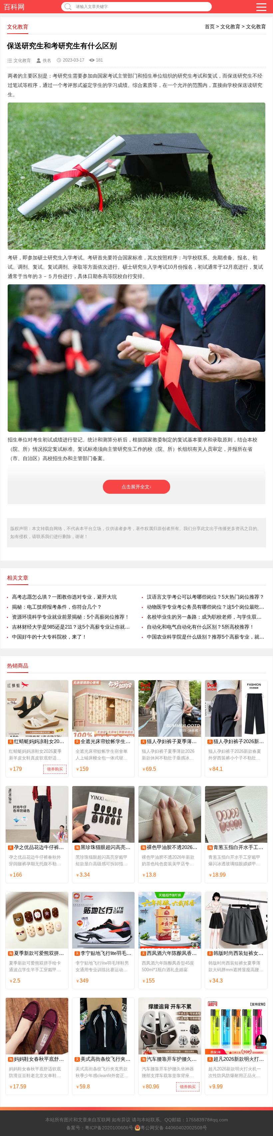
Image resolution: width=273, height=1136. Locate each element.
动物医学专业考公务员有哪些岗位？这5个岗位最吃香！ (206, 607)
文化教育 (230, 26)
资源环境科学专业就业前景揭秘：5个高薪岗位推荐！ (71, 617)
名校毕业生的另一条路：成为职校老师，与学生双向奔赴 (206, 617)
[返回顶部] (259, 1015)
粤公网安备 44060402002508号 (173, 1127)
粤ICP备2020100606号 (109, 1127)
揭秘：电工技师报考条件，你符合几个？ (57, 607)
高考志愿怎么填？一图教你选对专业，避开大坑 (64, 597)
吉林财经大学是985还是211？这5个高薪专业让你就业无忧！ (71, 627)
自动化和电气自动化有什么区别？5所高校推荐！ (200, 627)
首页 (210, 26)
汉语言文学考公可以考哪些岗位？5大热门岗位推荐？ (205, 597)
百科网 (14, 7)
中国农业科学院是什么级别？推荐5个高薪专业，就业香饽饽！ (206, 637)
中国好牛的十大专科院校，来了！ (49, 637)
